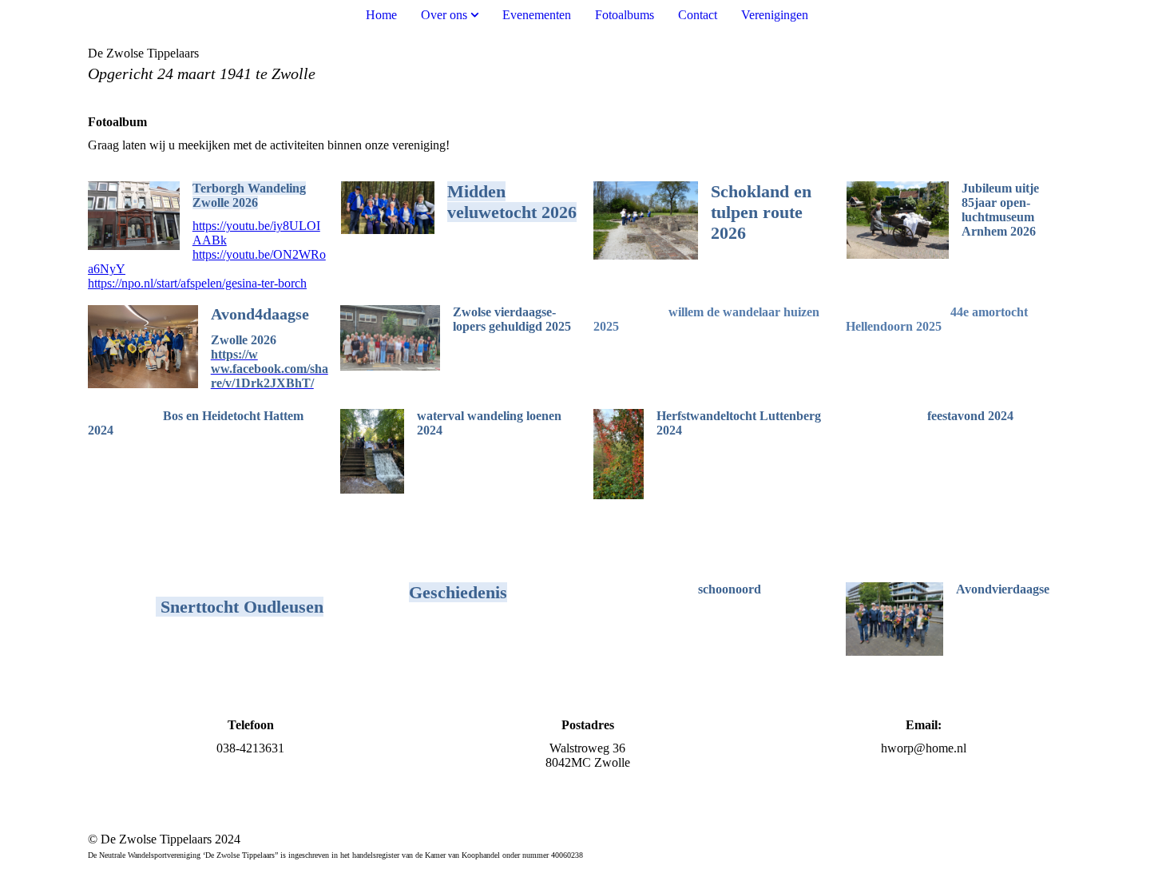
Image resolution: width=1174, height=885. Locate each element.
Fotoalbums (624, 15)
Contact (697, 15)
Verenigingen (774, 15)
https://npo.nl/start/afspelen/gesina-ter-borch (197, 283)
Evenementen (536, 15)
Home (381, 15)
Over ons (444, 15)
